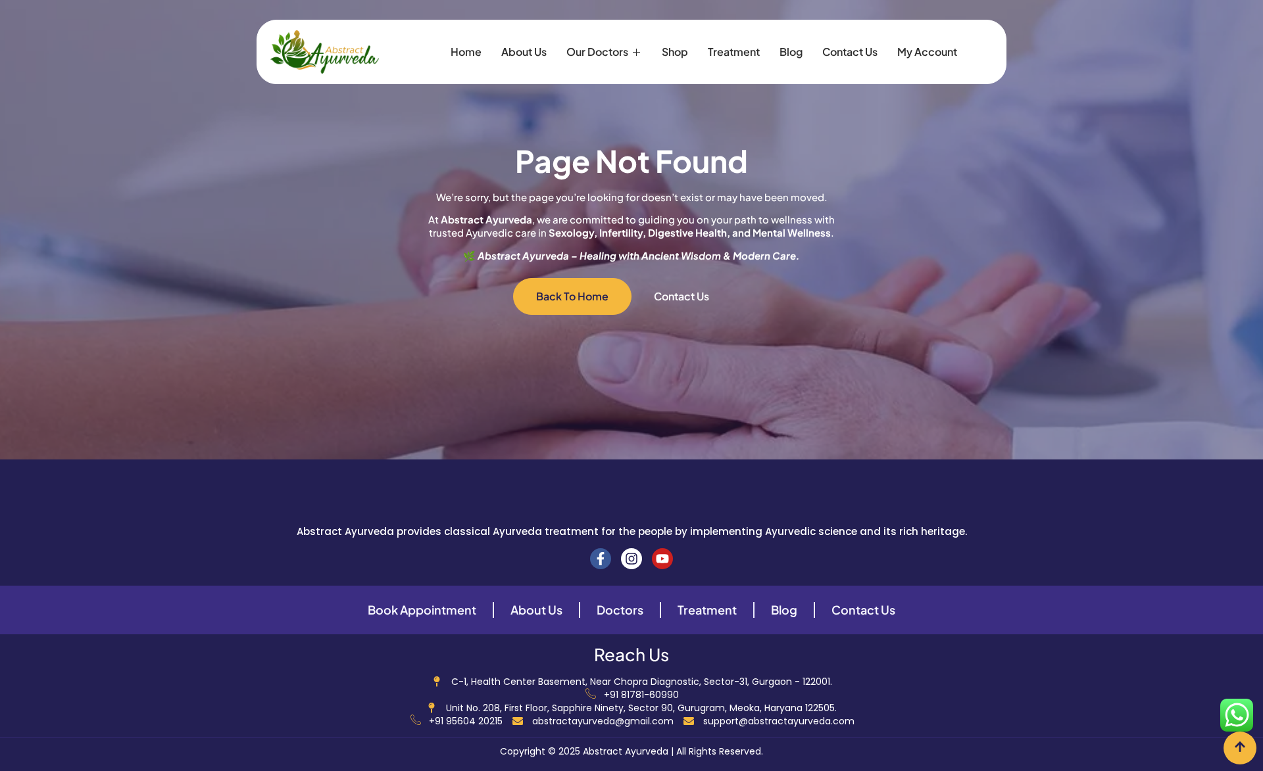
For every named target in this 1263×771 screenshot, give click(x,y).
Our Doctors (597, 51)
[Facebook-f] (600, 558)
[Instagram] (631, 558)
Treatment (734, 51)
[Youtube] (662, 558)
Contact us (850, 51)
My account (927, 51)
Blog (791, 51)
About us (524, 51)
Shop (675, 51)
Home (466, 51)
